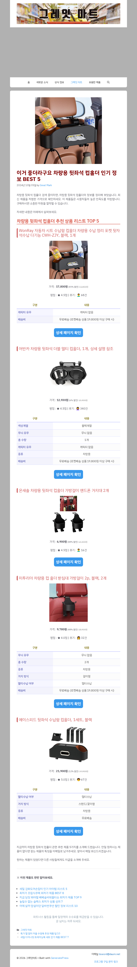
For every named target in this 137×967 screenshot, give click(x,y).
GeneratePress (59, 958)
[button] (108, 82)
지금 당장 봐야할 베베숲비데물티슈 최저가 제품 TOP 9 (51, 897)
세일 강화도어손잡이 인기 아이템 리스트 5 (43, 889)
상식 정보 (59, 82)
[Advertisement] (68, 52)
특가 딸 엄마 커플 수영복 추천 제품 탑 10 (40, 933)
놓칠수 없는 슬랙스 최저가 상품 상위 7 (41, 902)
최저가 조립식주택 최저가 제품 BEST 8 (42, 893)
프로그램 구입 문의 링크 (106, 962)
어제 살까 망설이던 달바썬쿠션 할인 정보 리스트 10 (49, 906)
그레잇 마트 (76, 82)
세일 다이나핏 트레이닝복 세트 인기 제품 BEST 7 (45, 937)
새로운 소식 (42, 82)
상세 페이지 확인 (68, 332)
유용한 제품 (94, 82)
